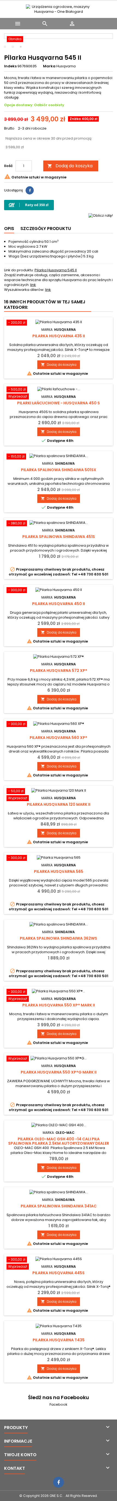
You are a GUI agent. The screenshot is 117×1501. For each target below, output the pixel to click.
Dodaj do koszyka (70, 166)
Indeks (10, 66)
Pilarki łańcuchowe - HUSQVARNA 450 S (58, 403)
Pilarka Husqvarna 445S (58, 1273)
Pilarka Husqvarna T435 (59, 1340)
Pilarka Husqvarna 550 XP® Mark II (58, 1005)
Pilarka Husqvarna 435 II (58, 336)
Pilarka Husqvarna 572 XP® (58, 670)
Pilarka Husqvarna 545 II (56, 270)
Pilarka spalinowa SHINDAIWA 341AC (59, 1206)
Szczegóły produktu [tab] (45, 228)
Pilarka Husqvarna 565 (58, 871)
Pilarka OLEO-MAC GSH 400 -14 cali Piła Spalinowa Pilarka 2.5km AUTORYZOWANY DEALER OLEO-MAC (58, 1143)
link (33, 284)
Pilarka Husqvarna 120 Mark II (58, 804)
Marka (49, 66)
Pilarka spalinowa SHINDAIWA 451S (58, 536)
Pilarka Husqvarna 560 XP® (58, 737)
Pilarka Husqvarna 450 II (58, 603)
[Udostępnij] (30, 190)
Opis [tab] (9, 228)
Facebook (58, 1404)
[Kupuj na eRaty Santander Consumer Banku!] (100, 215)
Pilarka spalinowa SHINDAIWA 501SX (58, 470)
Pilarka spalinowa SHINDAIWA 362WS (58, 938)
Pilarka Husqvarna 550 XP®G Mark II (59, 1072)
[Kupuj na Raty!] (29, 204)
